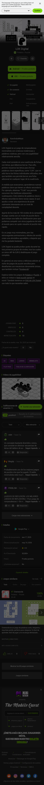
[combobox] (15, 10)
